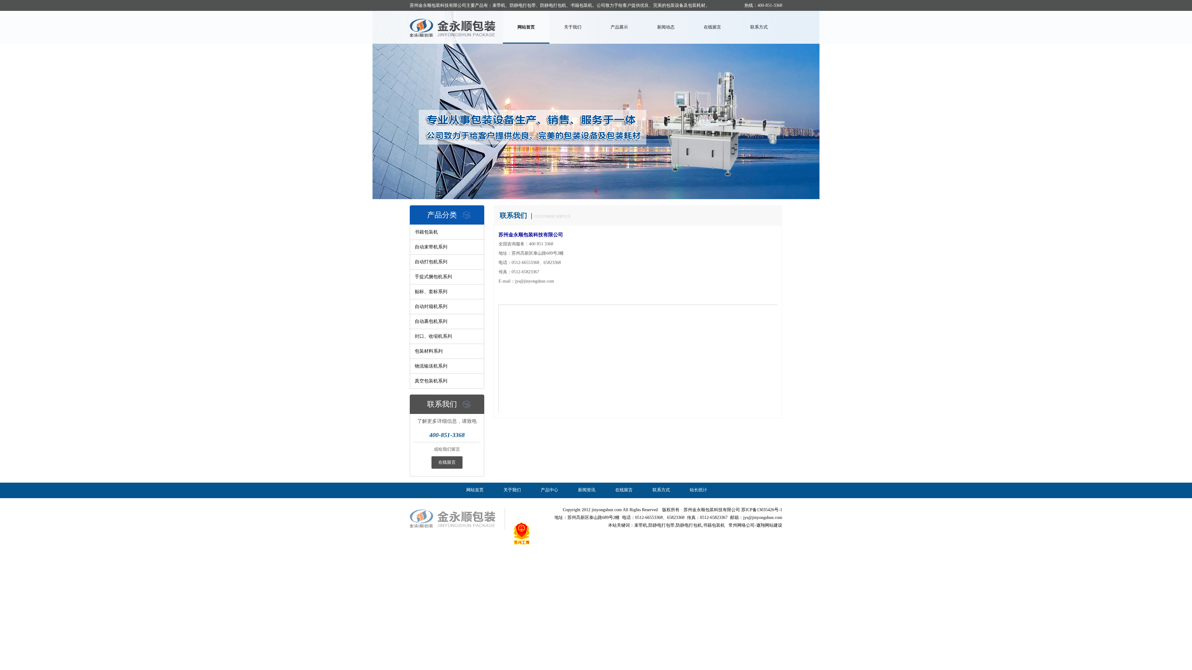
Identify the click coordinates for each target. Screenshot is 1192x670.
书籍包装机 (426, 232)
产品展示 (619, 27)
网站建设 (773, 525)
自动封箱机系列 (431, 306)
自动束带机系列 (431, 246)
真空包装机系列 (431, 380)
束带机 (640, 525)
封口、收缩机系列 (433, 336)
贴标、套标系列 (431, 291)
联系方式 (759, 27)
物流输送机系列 (431, 366)
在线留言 (712, 27)
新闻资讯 (586, 490)
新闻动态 (666, 27)
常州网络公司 (742, 525)
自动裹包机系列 (431, 321)
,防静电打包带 (661, 525)
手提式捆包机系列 (433, 276)
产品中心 (549, 490)
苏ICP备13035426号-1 (761, 509)
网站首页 (526, 27)
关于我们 (572, 27)
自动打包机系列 (431, 261)
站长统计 (698, 490)
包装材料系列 (429, 351)
